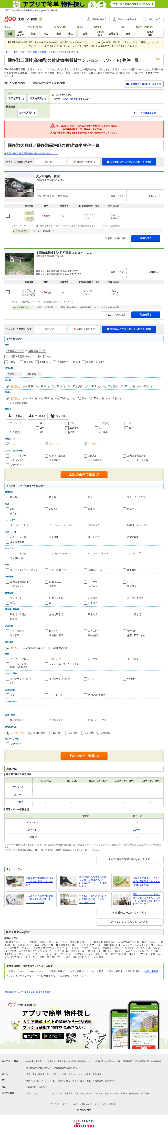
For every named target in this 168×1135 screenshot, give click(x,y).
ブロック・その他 (136, 497)
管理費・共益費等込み (20, 356)
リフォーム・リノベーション (64, 663)
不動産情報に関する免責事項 (37, 992)
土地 (89, 1081)
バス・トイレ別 (18, 455)
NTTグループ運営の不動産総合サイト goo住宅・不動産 (30, 10)
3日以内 (73, 732)
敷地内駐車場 (56, 614)
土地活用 (42, 1087)
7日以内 (89, 732)
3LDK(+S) (15, 432)
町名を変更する (38, 98)
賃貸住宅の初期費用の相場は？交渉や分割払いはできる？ (39, 881)
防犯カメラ (94, 525)
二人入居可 (94, 630)
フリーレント (56, 694)
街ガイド (99, 1093)
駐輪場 (13, 619)
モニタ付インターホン (60, 525)
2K (130, 423)
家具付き (131, 586)
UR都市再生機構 (96, 694)
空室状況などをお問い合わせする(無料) (130, 162)
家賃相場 (97, 1074)
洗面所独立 (55, 460)
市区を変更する (17, 98)
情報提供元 (128, 1061)
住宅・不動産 (151, 971)
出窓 (12, 602)
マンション (55, 444)
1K (41, 423)
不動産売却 (31, 1087)
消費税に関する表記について (67, 1068)
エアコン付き (17, 460)
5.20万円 (137, 829)
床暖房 (52, 586)
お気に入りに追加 (86, 162)
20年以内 (112, 386)
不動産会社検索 (71, 1093)
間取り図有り (17, 720)
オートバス (94, 537)
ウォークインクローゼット (24, 569)
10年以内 (78, 386)
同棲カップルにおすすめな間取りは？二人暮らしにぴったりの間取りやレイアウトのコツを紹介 (146, 899)
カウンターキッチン (59, 553)
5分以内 (48, 398)
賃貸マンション (75, 1074)
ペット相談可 (95, 460)
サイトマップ (100, 1104)
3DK (131, 427)
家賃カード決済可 (95, 362)
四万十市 (74, 99)
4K (41, 432)
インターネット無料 (137, 460)
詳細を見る (146, 238)
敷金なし (28, 362)
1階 (12, 508)
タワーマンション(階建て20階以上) (19, 665)
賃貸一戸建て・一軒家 (56, 1074)
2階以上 (92, 455)
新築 (30, 386)
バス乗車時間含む (19, 403)
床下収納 (131, 569)
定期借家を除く (36, 648)
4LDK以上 (104, 432)
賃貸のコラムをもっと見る (131, 912)
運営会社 (112, 1104)
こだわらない (18, 732)
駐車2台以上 (94, 614)
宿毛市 (66, 99)
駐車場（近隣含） (58, 455)
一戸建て (92, 444)
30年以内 (147, 386)
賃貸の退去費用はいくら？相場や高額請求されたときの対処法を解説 (146, 881)
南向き (13, 513)
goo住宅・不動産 (10, 1061)
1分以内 (32, 398)
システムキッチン (19, 553)
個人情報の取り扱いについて (39, 1068)
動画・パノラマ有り (98, 720)
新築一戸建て (64, 1081)
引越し (35, 1093)
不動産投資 (98, 1081)
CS (11, 683)
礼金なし (13, 362)
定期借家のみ (60, 648)
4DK (71, 432)
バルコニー (94, 598)
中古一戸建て (78, 1081)
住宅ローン (110, 1081)
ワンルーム (16, 423)
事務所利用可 (56, 635)
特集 (28, 1093)
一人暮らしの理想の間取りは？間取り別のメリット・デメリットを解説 (39, 899)
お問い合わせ (86, 1104)
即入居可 (53, 630)
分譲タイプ (55, 659)
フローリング (95, 581)
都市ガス (92, 602)
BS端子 (131, 678)
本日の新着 (39, 732)
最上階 (91, 508)
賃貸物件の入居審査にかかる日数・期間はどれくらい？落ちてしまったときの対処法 (93, 881)
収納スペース (95, 569)
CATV (91, 678)
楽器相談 (14, 635)
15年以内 (95, 386)
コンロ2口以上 (17, 558)
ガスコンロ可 (134, 553)
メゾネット (94, 586)
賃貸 (28, 1074)
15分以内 (99, 398)
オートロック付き (19, 525)
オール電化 (133, 659)
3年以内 (45, 386)
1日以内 (57, 732)
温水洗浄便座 (17, 541)
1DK (71, 423)
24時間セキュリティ (137, 525)
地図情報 (145, 1093)
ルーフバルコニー (136, 598)
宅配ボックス (56, 598)
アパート (14, 444)
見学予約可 (16, 465)
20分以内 (116, 398)
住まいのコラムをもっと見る (131, 921)
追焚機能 (53, 537)
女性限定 (131, 630)
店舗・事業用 (38, 1074)
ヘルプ (75, 1104)
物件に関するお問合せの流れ (108, 1061)
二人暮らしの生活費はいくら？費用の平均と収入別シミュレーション (93, 899)
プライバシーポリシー (60, 1104)
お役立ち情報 (8, 1093)
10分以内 (81, 398)
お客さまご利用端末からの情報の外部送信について (70, 1061)
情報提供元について (14, 992)
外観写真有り (56, 720)
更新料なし (45, 362)
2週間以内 (106, 732)
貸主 (12, 694)
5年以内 (61, 386)
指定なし (16, 386)
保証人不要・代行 (136, 635)
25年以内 (130, 386)
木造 (90, 497)
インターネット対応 (59, 678)
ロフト (130, 581)
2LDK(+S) (74, 427)
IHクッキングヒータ (98, 553)
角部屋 (130, 508)
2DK (42, 427)
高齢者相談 (94, 635)
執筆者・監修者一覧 (130, 1093)
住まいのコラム (112, 1093)
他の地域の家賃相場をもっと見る (130, 859)
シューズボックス (58, 569)
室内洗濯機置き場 (136, 455)
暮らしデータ (87, 1093)
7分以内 (64, 398)
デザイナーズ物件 (19, 659)
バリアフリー (95, 659)
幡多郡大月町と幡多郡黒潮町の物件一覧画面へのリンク (31, 153)
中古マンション (49, 1081)
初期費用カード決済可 (68, 362)
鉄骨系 (52, 497)
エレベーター (17, 598)
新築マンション (33, 1081)
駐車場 (88, 1074)
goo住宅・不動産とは (35, 1061)
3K (100, 427)
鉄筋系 (13, 497)
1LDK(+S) (104, 423)
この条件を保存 (148, 113)
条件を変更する (27, 112)
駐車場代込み (45, 356)
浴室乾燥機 (133, 537)
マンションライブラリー (51, 1093)
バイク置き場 (134, 614)
